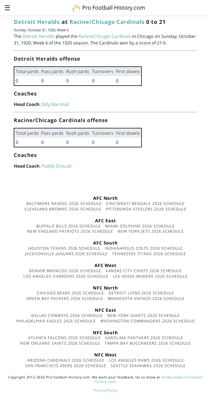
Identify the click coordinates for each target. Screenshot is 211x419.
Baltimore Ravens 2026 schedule (64, 203)
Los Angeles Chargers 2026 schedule (66, 276)
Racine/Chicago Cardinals (107, 22)
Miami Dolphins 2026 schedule (140, 226)
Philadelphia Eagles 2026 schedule (56, 321)
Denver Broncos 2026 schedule (65, 270)
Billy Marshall (55, 104)
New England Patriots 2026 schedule (70, 231)
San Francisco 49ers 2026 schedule (66, 365)
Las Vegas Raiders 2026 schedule (150, 276)
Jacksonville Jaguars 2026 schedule (66, 253)
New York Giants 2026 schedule (143, 315)
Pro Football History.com (113, 7)
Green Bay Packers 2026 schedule (64, 298)
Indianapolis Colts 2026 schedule (144, 248)
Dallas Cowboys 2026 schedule (67, 315)
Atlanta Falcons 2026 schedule (64, 337)
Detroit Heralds (37, 22)
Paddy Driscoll (56, 166)
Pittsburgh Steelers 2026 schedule (146, 209)
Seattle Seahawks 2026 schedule (148, 365)
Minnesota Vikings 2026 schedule (146, 298)
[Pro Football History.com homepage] (76, 7)
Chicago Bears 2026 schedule (70, 293)
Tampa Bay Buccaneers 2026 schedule (148, 343)
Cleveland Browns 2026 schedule (63, 209)
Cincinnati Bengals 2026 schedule (145, 203)
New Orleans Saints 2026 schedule (60, 343)
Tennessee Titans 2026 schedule (149, 253)
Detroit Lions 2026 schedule (141, 293)
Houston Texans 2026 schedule (64, 248)
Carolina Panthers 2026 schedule (144, 337)
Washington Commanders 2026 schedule (147, 321)
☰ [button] (7, 7)
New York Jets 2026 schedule (151, 231)
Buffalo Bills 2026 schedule (68, 226)
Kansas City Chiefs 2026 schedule (144, 270)
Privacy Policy (105, 390)
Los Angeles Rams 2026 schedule (146, 360)
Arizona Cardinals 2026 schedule (65, 360)
